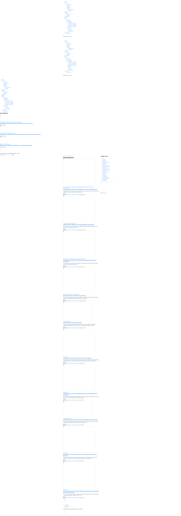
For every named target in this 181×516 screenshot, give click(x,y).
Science (104, 164)
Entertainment (8, 87)
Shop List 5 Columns (9, 103)
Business (3, 89)
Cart (6, 106)
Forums (66, 507)
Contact (104, 171)
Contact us (4, 110)
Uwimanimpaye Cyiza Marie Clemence (72, 194)
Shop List (5, 97)
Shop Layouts (6, 99)
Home (3, 79)
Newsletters (105, 175)
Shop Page (6, 105)
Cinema (7, 88)
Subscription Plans (106, 178)
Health (5, 84)
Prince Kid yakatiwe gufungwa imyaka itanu (72, 322)
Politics (5, 81)
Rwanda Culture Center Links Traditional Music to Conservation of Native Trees (80, 189)
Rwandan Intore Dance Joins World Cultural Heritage (74, 295)
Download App (105, 172)
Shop (3, 96)
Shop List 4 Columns (9, 102)
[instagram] (65, 512)
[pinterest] (65, 513)
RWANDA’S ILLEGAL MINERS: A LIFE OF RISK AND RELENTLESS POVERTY (78, 224)
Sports (3, 95)
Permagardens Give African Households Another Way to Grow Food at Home (16, 123)
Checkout (7, 107)
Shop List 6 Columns (9, 104)
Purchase (104, 163)
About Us (104, 160)
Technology (105, 180)
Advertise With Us (106, 162)
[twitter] (65, 511)
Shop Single (6, 98)
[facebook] (65, 510)
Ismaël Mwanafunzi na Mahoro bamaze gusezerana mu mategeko (77, 358)
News (3, 80)
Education (5, 85)
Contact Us (6, 111)
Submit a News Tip (106, 166)
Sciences (5, 86)
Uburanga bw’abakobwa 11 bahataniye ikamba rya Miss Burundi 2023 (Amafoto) (80, 419)
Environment (6, 82)
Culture (104, 174)
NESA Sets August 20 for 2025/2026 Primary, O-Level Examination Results (16, 145)
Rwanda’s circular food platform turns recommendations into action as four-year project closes (20, 134)
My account (8, 108)
